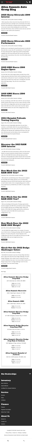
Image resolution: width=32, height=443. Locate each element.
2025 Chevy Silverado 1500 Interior (15, 16)
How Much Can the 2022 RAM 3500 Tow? (14, 171)
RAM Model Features (10, 165)
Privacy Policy (8, 432)
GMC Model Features (10, 88)
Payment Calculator (6, 409)
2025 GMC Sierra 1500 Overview (13, 94)
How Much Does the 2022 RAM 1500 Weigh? (14, 224)
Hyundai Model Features (11, 138)
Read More (4, 33)
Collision (3, 400)
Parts (2, 397)
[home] (9, 2)
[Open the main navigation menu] (2, 2)
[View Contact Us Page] (27, 2)
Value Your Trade (5, 412)
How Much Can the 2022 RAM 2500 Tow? (14, 198)
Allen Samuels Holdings (16, 19)
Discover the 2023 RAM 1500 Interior (13, 145)
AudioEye (24, 432)
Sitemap (19, 432)
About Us (3, 419)
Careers (3, 424)
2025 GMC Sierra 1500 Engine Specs (13, 68)
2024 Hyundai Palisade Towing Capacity (13, 119)
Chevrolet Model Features (11, 35)
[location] (30, 2)
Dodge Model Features (11, 268)
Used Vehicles (4, 385)
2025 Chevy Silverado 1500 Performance (15, 42)
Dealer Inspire (25, 435)
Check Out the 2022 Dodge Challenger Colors (15, 248)
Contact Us (3, 421)
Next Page (3, 271)
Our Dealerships (8, 374)
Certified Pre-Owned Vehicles (8, 388)
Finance (3, 407)
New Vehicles (4, 383)
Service (3, 395)
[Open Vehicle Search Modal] (8, 440)
